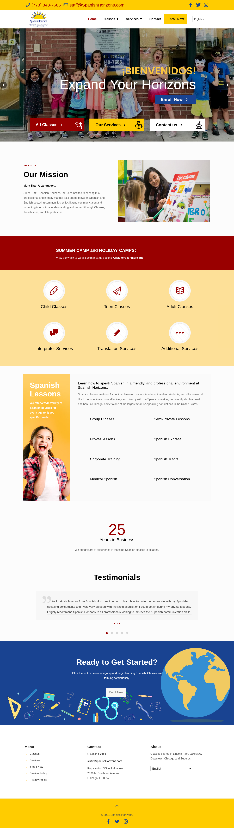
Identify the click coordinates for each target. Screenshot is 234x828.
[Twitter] (198, 5)
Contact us (167, 124)
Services (35, 760)
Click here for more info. (128, 257)
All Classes (47, 124)
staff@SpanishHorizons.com (104, 761)
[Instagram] (206, 5)
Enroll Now (36, 766)
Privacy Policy (38, 779)
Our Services (108, 124)
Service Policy (38, 773)
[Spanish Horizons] (39, 19)
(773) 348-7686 (96, 753)
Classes (35, 753)
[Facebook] (190, 5)
